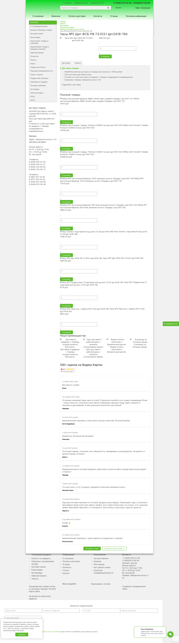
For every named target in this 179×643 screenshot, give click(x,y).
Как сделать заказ (102, 567)
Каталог (34, 22)
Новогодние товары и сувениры (39, 42)
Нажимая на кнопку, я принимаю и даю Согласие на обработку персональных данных (52, 631)
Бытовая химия (36, 34)
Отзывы (114, 16)
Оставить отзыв (92, 549)
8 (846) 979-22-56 (37, 162)
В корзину (105, 56)
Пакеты (33, 60)
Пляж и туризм (36, 75)
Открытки (34, 56)
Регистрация (145, 8)
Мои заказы (99, 564)
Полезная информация (136, 16)
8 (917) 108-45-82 (37, 179)
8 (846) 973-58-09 (37, 182)
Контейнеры (36, 573)
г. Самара (67, 3)
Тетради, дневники (38, 85)
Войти (138, 8)
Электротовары (36, 93)
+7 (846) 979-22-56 (122, 3)
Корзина (118, 7)
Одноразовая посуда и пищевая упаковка (39, 48)
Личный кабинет (101, 558)
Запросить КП (97, 3)
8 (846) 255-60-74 (37, 169)
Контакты (98, 16)
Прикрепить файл (13, 629)
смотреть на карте (37, 142)
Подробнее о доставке (71, 85)
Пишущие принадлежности (41, 71)
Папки (32, 64)
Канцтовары (35, 37)
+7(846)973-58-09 (141, 3)
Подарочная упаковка (39, 78)
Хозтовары (34, 89)
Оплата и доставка (76, 16)
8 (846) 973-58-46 (37, 184)
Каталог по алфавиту (41, 558)
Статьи (66, 570)
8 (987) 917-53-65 (37, 177)
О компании (38, 16)
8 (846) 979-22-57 (37, 164)
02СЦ (32, 96)
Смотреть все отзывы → (114, 549)
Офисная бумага (37, 53)
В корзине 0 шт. (171, 324)
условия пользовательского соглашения (45, 631)
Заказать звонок (81, 3)
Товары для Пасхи (37, 67)
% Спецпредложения (38, 26)
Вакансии (56, 16)
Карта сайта (34, 591)
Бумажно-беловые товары (41, 30)
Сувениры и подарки (39, 82)
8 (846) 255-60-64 (37, 167)
